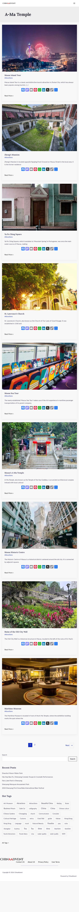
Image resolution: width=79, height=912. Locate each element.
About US (31, 862)
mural (27, 823)
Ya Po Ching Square (13, 234)
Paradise (51, 823)
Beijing (59, 803)
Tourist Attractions (9, 834)
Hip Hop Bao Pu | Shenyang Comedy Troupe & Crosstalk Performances (27, 777)
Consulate (56, 814)
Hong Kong (68, 818)
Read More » (9, 96)
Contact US (20, 862)
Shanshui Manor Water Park (12, 773)
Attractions (9, 78)
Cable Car (22, 808)
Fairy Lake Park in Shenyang (12, 781)
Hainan (58, 818)
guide (50, 818)
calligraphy (33, 808)
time (40, 829)
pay (59, 823)
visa (32, 834)
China (43, 809)
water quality (42, 834)
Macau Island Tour (13, 75)
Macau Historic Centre (15, 552)
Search (4, 755)
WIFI (63, 834)
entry (32, 818)
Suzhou (17, 829)
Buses (67, 803)
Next (69, 745)
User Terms (56, 862)
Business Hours (9, 808)
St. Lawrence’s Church (14, 314)
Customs (23, 818)
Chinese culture (64, 808)
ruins (66, 823)
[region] (26, 897)
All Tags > (5, 843)
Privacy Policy (43, 862)
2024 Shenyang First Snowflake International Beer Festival (23, 788)
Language (18, 823)
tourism (57, 829)
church (33, 814)
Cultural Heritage (10, 818)
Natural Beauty (38, 823)
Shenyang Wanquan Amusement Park (15, 784)
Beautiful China (47, 803)
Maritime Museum (13, 708)
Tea (25, 829)
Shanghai (7, 829)
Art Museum (8, 803)
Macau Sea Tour (12, 393)
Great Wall (40, 818)
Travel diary (23, 834)
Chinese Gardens (9, 814)
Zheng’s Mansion (12, 155)
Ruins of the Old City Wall (16, 632)
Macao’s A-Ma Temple (14, 473)
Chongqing (23, 814)
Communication (44, 814)
